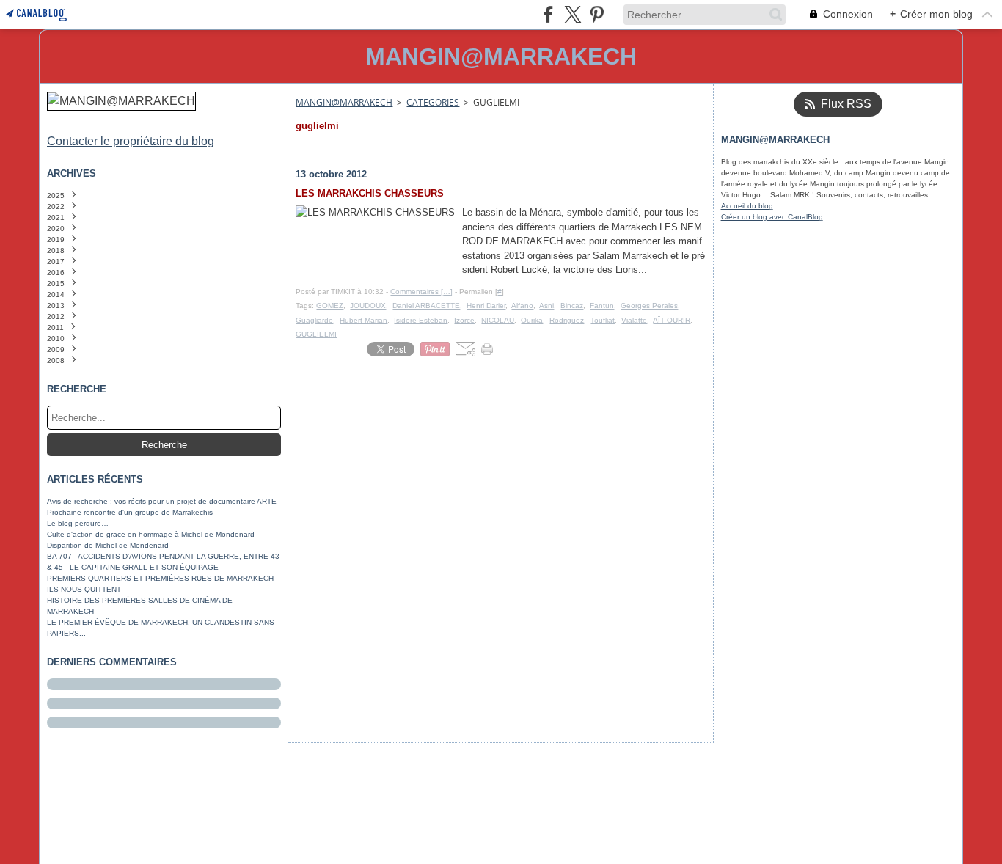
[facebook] (548, 14)
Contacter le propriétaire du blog (130, 141)
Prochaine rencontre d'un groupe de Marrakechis (130, 512)
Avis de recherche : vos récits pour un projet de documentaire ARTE (162, 501)
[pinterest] (597, 14)
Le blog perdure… (78, 523)
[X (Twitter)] (572, 14)
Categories (432, 102)
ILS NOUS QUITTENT (84, 589)
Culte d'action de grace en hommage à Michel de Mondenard (151, 534)
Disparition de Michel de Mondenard (108, 545)
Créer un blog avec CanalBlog (772, 217)
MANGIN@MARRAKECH (344, 102)
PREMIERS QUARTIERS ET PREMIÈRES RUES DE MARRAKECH (160, 578)
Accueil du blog (747, 206)
